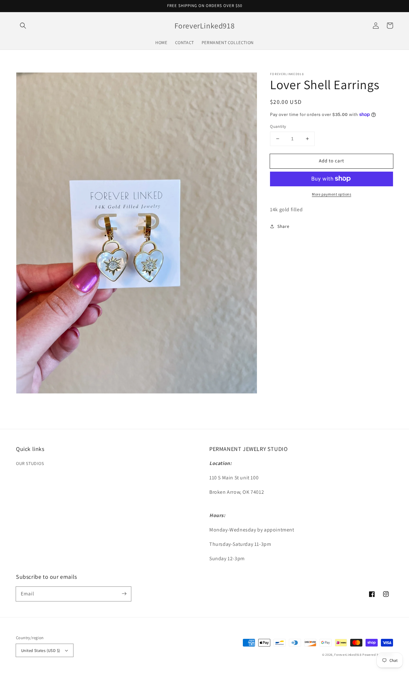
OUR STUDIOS (30, 463)
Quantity (278, 126)
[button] (23, 26)
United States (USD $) (40, 650)
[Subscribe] (124, 594)
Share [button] (283, 226)
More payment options (331, 193)
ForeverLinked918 (347, 655)
